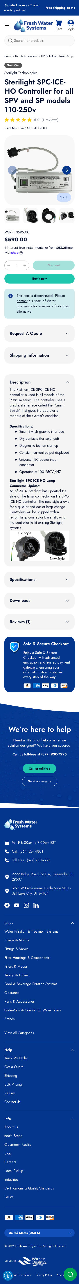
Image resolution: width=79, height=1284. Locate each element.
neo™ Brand (13, 1135)
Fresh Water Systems (27, 1246)
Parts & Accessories (26, 56)
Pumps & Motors (16, 940)
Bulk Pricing (13, 1084)
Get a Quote (13, 1066)
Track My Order (16, 1058)
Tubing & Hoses (16, 975)
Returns (10, 1093)
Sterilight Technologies (21, 72)
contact (22, 300)
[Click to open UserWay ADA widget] (8, 1276)
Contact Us (12, 1101)
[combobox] (39, 40)
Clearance (12, 992)
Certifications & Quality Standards (29, 1188)
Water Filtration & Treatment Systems (31, 931)
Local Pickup (13, 1170)
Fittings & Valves (16, 948)
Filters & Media (15, 966)
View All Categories (19, 1032)
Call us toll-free (39, 768)
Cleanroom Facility (17, 1144)
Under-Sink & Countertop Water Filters (32, 1010)
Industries (11, 1179)
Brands (9, 1018)
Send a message (39, 781)
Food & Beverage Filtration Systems (30, 983)
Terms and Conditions (17, 1275)
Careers (10, 1162)
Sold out (54, 265)
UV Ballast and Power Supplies (58, 56)
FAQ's (8, 1197)
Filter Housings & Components (27, 957)
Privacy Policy (44, 1275)
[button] (58, 25)
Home (7, 56)
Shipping (10, 1075)
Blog (7, 1153)
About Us (11, 1127)
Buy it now (39, 278)
